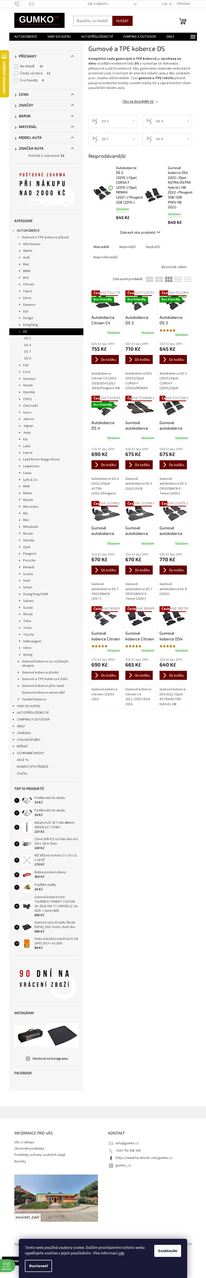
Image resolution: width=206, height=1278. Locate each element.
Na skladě (31, 66)
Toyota (28, 634)
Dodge (28, 318)
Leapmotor (31, 466)
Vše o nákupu (98, 4)
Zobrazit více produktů (138, 232)
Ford (26, 372)
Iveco (27, 412)
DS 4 (27, 345)
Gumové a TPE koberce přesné (45, 237)
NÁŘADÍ (22, 746)
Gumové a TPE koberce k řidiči (45, 679)
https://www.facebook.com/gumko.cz (144, 1157)
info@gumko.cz (127, 1143)
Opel (26, 547)
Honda (28, 385)
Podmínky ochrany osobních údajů (39, 1154)
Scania (28, 574)
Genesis (29, 378)
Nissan (28, 533)
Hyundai (29, 392)
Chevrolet (30, 405)
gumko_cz (123, 1165)
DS (25, 331)
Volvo (27, 647)
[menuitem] (25, 37)
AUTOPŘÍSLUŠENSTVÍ (32, 712)
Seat (26, 580)
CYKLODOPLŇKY (28, 739)
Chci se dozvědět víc (138, 101)
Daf (25, 311)
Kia (25, 439)
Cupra (27, 291)
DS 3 (27, 338)
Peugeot (29, 553)
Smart (27, 587)
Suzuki (28, 607)
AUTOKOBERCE (28, 230)
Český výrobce (35, 73)
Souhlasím (167, 1251)
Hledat (122, 21)
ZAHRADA (24, 733)
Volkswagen (32, 641)
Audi (26, 257)
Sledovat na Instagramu (50, 1058)
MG (25, 513)
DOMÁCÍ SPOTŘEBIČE (32, 766)
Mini (26, 520)
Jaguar (28, 425)
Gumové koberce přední (40, 672)
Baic (26, 264)
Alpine (27, 250)
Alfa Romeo (31, 244)
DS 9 (27, 358)
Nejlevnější (127, 246)
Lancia (27, 452)
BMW (26, 271)
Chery (27, 398)
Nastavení (38, 1266)
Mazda (28, 499)
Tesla (27, 627)
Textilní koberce (34, 699)
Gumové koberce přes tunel (43, 685)
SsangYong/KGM (35, 594)
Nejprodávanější (105, 257)
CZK (165, 4)
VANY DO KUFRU (28, 706)
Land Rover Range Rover (41, 459)
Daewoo (29, 304)
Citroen (28, 284)
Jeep (27, 432)
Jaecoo (28, 419)
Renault (28, 567)
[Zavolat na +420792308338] (21, 4)
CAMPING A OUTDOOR (33, 719)
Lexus (27, 473)
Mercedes (30, 506)
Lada (26, 446)
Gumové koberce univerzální (43, 692)
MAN (26, 486)
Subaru (28, 600)
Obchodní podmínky (29, 1148)
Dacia (27, 297)
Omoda (28, 540)
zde (121, 1253)
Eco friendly (32, 80)
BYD (26, 277)
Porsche (29, 560)
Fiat (26, 365)
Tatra (27, 621)
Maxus (27, 493)
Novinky (20, 1161)
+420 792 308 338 (128, 1150)
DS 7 (27, 351)
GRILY (21, 726)
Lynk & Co (30, 479)
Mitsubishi (30, 526)
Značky (22, 773)
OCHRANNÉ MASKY (30, 753)
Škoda (28, 614)
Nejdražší (153, 246)
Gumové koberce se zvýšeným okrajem (45, 663)
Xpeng (28, 654)
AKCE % (23, 759)
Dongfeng (30, 324)
